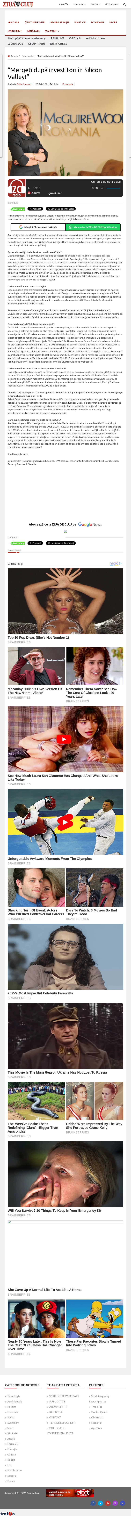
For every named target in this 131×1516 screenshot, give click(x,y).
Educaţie (12, 1449)
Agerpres (96, 1427)
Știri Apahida (60, 43)
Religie (11, 1459)
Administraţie (59, 22)
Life (9, 1465)
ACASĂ (14, 22)
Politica (11, 1406)
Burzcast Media (78, 1510)
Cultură (11, 1454)
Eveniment (15, 30)
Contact (95, 4)
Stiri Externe (14, 1470)
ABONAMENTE (58, 1406)
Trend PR (96, 1406)
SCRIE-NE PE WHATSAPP (64, 1396)
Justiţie (11, 1438)
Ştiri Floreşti (38, 43)
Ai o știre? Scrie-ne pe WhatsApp (28, 38)
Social (10, 1417)
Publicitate (80, 4)
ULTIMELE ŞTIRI (36, 22)
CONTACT (55, 1417)
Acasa (14, 56)
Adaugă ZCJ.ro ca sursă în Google (40, 227)
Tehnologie (13, 1396)
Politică (80, 22)
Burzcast (63, 1510)
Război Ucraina (97, 38)
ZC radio (76, 38)
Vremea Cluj (16, 43)
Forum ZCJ (13, 1443)
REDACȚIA (55, 1412)
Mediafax (96, 1422)
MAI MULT (51, 30)
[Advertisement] (65, 496)
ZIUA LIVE (58, 38)
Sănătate (33, 30)
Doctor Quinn (99, 1412)
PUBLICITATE (57, 1401)
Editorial (12, 1475)
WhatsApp (112, 4)
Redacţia (63, 4)
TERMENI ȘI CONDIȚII (62, 1422)
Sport (113, 22)
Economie (97, 22)
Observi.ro (97, 1417)
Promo (11, 1480)
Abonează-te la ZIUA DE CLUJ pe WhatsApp (95, 227)
